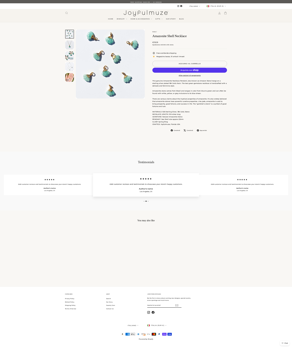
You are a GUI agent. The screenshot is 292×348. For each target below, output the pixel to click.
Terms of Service (70, 309)
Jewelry (121, 19)
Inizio (154, 32)
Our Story (171, 19)
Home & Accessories (140, 19)
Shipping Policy (70, 305)
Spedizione (156, 45)
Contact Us (110, 309)
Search (108, 298)
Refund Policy (69, 302)
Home (110, 19)
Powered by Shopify (146, 339)
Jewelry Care (110, 305)
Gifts (158, 19)
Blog (181, 19)
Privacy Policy (69, 298)
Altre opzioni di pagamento (190, 75)
